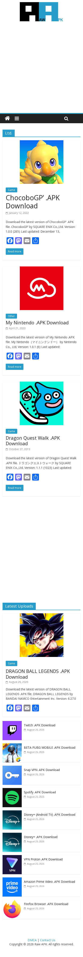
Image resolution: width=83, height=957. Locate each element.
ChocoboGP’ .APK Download (33, 201)
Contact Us (47, 940)
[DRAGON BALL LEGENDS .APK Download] (41, 616)
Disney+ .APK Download (40, 837)
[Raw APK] (7, 118)
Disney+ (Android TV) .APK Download (49, 815)
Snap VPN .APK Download (42, 770)
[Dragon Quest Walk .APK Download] (41, 384)
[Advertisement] (41, 69)
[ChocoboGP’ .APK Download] (41, 142)
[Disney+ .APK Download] (12, 835)
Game (11, 190)
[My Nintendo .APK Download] (41, 269)
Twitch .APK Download (39, 725)
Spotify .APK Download (40, 792)
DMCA (32, 940)
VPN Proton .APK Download (43, 859)
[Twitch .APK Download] (12, 723)
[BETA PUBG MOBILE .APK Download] (12, 746)
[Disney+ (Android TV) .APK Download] (12, 813)
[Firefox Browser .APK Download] (12, 902)
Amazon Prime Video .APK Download (49, 882)
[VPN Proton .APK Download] (12, 857)
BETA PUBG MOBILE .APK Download (49, 747)
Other (11, 316)
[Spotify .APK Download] (12, 790)
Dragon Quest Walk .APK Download (33, 440)
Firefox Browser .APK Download (46, 904)
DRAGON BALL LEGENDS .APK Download (38, 674)
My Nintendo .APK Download (37, 322)
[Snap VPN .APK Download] (12, 768)
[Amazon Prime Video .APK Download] (12, 880)
